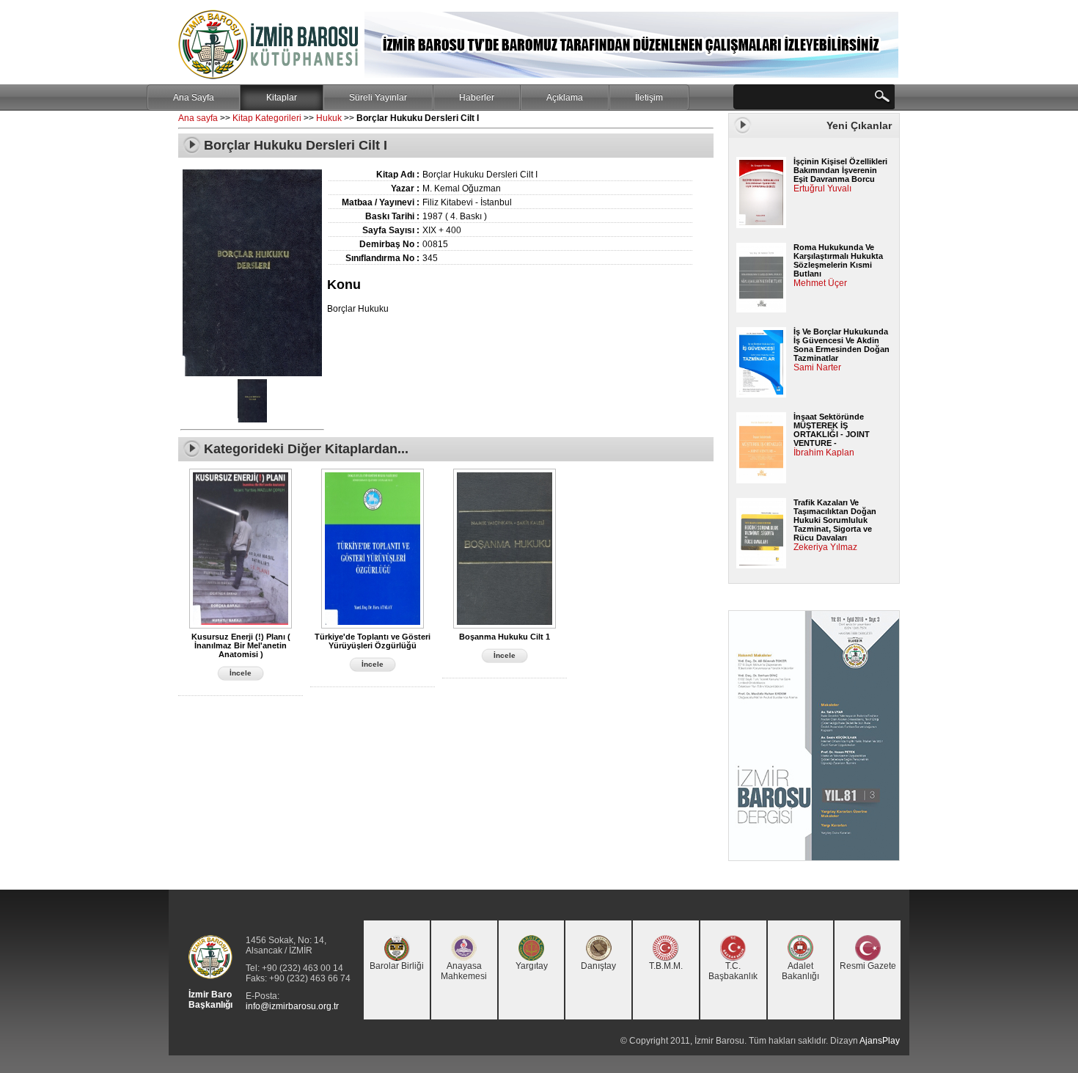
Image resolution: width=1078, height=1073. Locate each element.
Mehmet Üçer (820, 283)
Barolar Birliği (397, 966)
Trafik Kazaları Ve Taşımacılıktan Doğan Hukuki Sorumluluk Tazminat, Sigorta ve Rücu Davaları (834, 520)
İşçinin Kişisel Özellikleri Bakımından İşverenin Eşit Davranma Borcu (840, 170)
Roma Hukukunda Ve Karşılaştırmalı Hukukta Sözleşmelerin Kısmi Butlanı (838, 260)
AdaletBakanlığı (800, 971)
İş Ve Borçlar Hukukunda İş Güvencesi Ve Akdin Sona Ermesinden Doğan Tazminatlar (841, 344)
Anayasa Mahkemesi (464, 971)
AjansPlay (879, 1041)
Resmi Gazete (868, 966)
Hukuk (329, 118)
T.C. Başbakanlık (733, 971)
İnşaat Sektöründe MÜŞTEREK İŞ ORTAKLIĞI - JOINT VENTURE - (831, 429)
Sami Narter (817, 367)
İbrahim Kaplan (823, 452)
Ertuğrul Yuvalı (822, 188)
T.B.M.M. (666, 966)
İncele (241, 673)
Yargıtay (532, 966)
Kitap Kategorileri (266, 118)
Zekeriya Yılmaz (825, 547)
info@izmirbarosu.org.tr (292, 1006)
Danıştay (598, 966)
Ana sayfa (198, 118)
